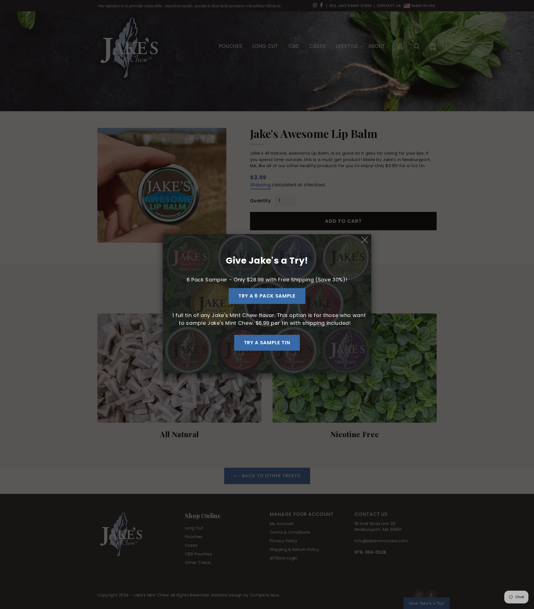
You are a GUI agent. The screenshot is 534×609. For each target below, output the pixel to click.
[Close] (365, 240)
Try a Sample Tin (267, 342)
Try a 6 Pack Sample (266, 295)
